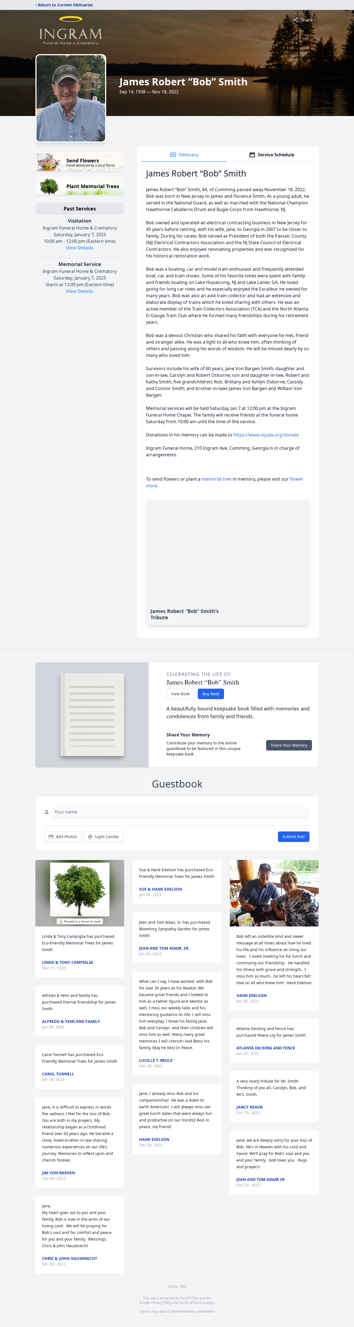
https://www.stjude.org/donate (266, 435)
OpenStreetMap (183, 1311)
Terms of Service (192, 1302)
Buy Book (210, 693)
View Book (180, 693)
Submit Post (294, 836)
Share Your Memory (289, 745)
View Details (79, 248)
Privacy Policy (161, 1302)
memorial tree (216, 479)
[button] (80, 893)
